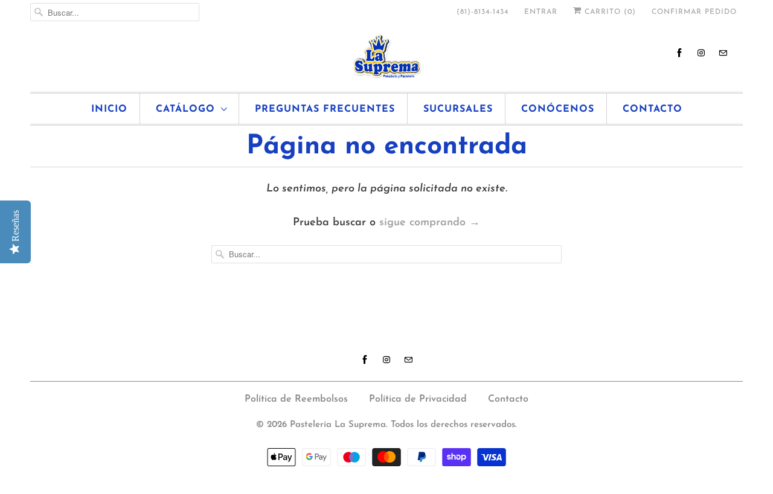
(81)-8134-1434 (482, 12)
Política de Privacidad (418, 399)
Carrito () (609, 12)
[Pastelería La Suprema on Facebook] (679, 52)
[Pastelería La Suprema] (386, 56)
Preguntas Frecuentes (325, 109)
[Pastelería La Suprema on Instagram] (701, 52)
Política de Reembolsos (296, 399)
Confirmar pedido (694, 12)
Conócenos (557, 109)
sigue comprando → (429, 222)
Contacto (652, 109)
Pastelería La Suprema (338, 424)
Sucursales (458, 109)
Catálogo (185, 109)
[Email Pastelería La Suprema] (723, 52)
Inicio (109, 109)
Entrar (540, 12)
